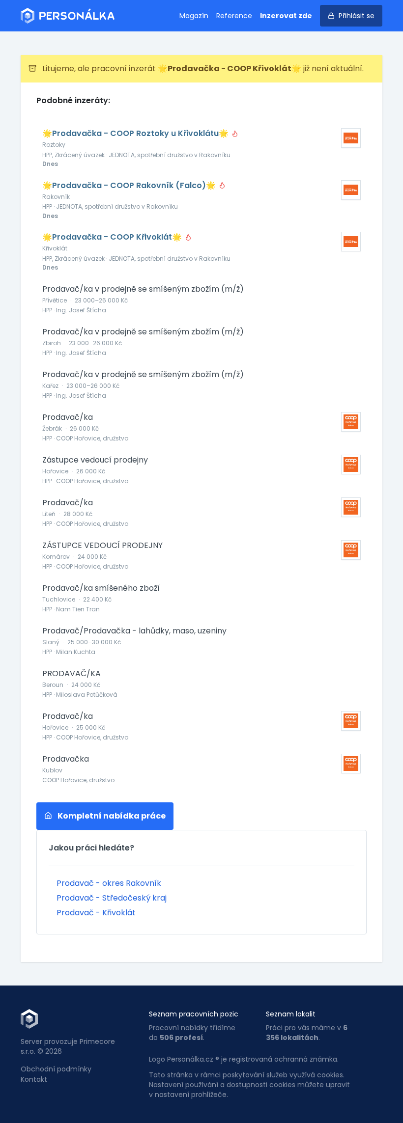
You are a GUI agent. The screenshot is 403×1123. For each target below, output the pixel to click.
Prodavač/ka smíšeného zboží (101, 588)
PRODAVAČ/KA (71, 673)
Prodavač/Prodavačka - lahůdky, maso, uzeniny (134, 631)
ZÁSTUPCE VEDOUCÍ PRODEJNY (102, 545)
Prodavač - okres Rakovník (109, 883)
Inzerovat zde (286, 16)
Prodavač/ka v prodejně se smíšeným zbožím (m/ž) (143, 289)
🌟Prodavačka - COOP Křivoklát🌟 (113, 237)
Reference (234, 16)
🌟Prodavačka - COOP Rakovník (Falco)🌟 (130, 185)
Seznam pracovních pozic (193, 1014)
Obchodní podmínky (56, 1069)
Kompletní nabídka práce (111, 816)
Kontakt (34, 1079)
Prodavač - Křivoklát (96, 912)
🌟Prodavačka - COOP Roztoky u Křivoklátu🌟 (136, 133)
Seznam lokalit (291, 1014)
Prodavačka (65, 759)
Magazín (193, 16)
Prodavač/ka (67, 417)
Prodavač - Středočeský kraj (112, 898)
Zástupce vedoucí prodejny (95, 460)
